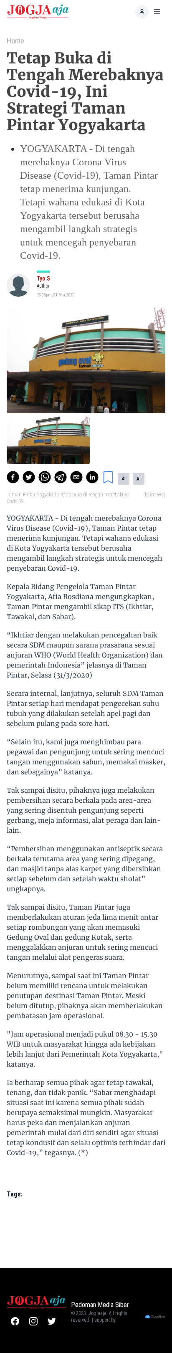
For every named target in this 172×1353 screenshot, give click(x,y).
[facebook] (13, 477)
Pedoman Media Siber (100, 1305)
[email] (76, 477)
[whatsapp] (44, 477)
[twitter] (29, 477)
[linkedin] (92, 477)
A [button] (123, 478)
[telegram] (60, 477)
